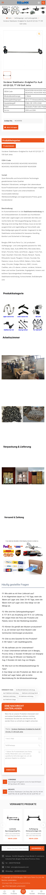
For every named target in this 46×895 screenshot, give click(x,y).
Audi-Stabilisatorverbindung (11, 693)
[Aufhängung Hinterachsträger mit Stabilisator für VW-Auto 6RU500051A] (33, 818)
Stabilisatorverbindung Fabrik (30, 693)
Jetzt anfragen (12, 127)
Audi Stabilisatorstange (9, 699)
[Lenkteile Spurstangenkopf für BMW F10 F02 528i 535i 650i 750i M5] (12, 818)
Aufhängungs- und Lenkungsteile (25, 18)
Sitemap (5, 883)
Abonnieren (36, 848)
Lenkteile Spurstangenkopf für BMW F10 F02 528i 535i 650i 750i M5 (12, 830)
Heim (10, 18)
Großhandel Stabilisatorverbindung (25, 690)
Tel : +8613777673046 (12, 863)
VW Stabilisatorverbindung (26, 696)
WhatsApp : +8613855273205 (15, 871)
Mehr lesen (12, 839)
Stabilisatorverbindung (9, 696)
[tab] (9, 146)
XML (11, 883)
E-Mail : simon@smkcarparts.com (17, 867)
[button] (43, 825)
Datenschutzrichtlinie (22, 883)
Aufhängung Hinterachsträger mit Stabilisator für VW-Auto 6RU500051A (33, 830)
